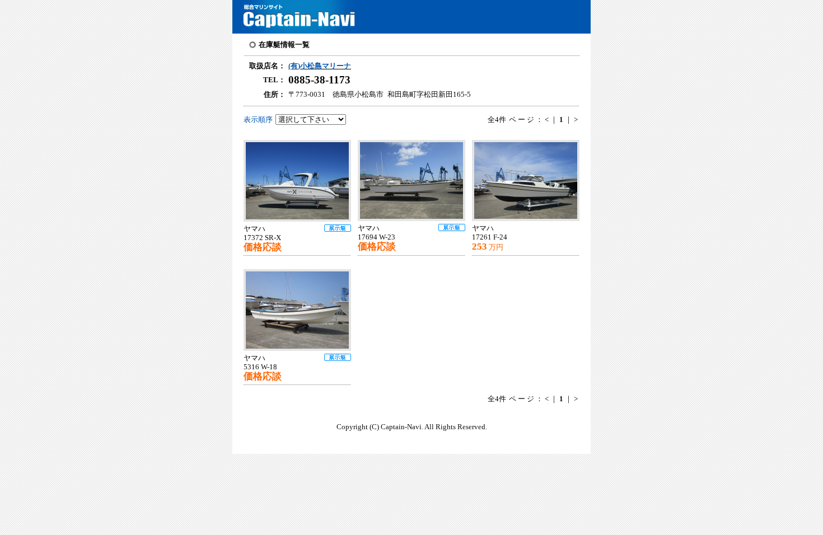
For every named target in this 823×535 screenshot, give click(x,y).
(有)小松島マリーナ (319, 66)
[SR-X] (301, 181)
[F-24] (529, 180)
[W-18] (301, 310)
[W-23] (415, 180)
